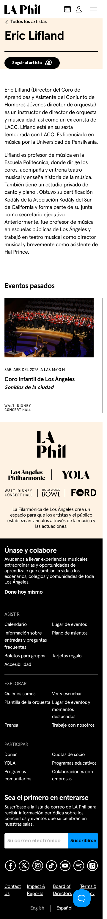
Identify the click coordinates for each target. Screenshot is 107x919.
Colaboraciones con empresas (72, 775)
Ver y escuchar (67, 694)
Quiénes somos (20, 694)
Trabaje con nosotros (73, 725)
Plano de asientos (70, 633)
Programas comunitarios (17, 775)
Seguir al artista (27, 63)
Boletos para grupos (24, 656)
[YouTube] (65, 865)
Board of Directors (62, 890)
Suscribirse (83, 840)
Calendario (15, 624)
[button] (93, 9)
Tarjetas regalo (67, 656)
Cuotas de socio (68, 754)
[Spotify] (78, 865)
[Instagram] (37, 865)
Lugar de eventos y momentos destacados (71, 709)
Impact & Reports (36, 890)
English (37, 908)
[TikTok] (51, 865)
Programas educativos (74, 763)
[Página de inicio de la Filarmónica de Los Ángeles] (22, 9)
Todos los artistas (28, 22)
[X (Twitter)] (24, 865)
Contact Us (12, 890)
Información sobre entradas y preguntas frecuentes (25, 640)
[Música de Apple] (92, 865)
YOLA (9, 763)
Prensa (11, 725)
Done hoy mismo (23, 592)
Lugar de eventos (69, 624)
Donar (10, 754)
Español (64, 908)
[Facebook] (10, 865)
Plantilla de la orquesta (27, 702)
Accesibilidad (17, 664)
